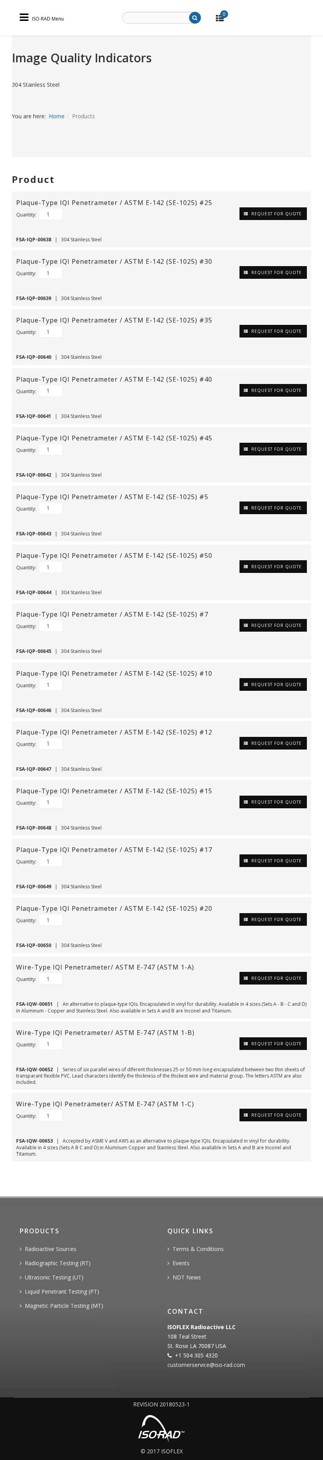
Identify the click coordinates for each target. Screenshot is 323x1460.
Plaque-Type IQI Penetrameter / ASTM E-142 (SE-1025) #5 (112, 496)
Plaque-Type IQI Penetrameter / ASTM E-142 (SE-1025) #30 (114, 261)
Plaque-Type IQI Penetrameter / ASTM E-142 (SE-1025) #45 (114, 438)
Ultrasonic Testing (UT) (54, 1277)
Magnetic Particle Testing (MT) (64, 1305)
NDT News (187, 1277)
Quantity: (26, 214)
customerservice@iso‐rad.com (206, 1365)
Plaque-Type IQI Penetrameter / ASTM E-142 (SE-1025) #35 (114, 320)
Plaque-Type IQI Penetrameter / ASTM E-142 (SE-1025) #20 (114, 908)
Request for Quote (276, 213)
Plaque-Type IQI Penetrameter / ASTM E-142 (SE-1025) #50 (114, 555)
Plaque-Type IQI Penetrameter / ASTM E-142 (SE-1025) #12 (114, 732)
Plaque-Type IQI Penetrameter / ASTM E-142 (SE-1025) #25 (114, 202)
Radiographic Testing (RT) (58, 1263)
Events (181, 1263)
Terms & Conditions (198, 1249)
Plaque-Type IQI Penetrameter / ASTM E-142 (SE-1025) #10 (114, 673)
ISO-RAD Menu (48, 18)
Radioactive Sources (50, 1249)
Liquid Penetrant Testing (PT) (62, 1291)
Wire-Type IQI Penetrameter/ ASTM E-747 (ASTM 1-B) (105, 1032)
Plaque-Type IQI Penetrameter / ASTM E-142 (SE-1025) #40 (114, 379)
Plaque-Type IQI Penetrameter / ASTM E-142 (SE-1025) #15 (114, 791)
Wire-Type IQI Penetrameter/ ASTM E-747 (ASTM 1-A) (105, 967)
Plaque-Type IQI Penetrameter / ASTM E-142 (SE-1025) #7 (112, 614)
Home (57, 116)
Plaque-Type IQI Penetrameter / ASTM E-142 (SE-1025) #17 (114, 849)
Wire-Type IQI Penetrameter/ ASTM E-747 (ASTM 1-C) (105, 1104)
